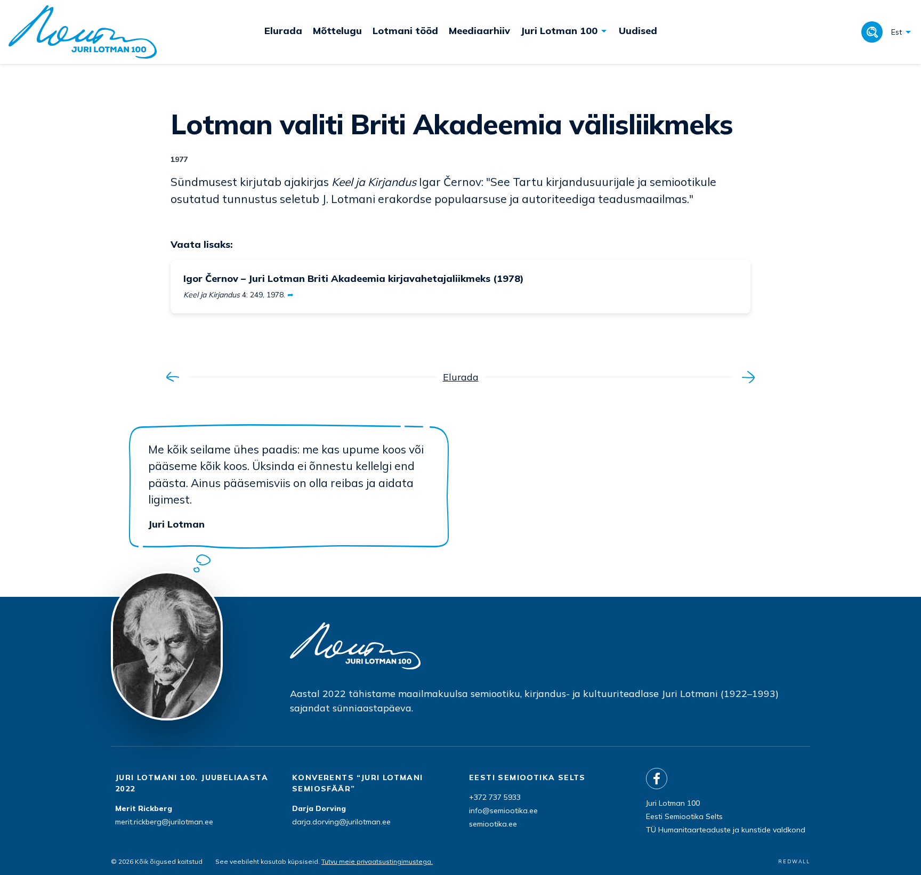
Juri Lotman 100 (673, 803)
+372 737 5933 (495, 797)
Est (896, 32)
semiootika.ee (493, 824)
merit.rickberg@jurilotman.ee (164, 822)
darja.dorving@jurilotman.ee (341, 822)
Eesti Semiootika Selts (684, 816)
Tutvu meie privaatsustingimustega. (377, 861)
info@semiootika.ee (503, 810)
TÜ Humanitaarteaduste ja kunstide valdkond (725, 830)
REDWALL (794, 861)
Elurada (461, 377)
